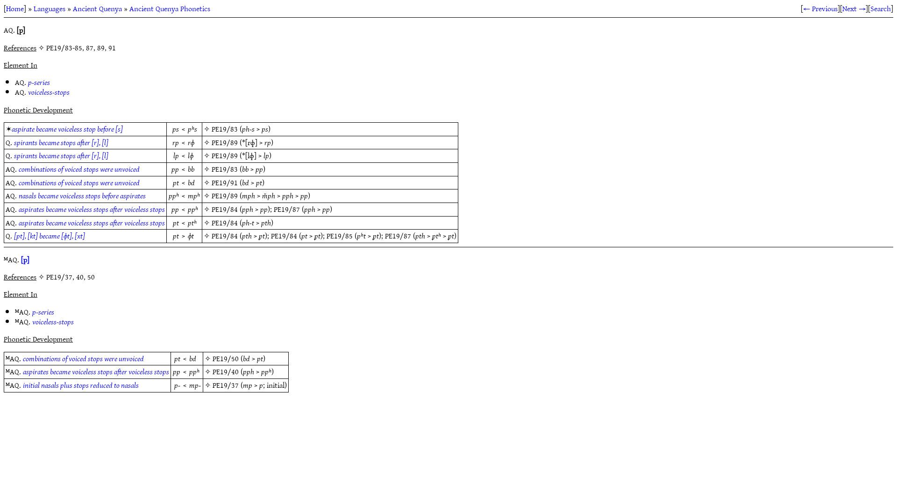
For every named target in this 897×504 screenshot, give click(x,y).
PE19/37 (226, 385)
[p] (25, 259)
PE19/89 (225, 142)
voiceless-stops (49, 91)
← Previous (820, 8)
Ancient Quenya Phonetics (169, 8)
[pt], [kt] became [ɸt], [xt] (49, 235)
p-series (39, 82)
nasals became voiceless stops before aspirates (82, 195)
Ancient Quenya (97, 8)
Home (15, 8)
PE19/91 (225, 182)
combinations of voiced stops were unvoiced (79, 168)
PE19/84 (225, 209)
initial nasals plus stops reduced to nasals (81, 385)
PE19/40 (226, 371)
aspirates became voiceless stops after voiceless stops (92, 209)
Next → (854, 8)
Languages (49, 8)
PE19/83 (225, 128)
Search (880, 8)
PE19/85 (340, 235)
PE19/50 (226, 358)
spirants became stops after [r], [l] (61, 142)
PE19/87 (287, 209)
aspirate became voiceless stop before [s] (67, 128)
